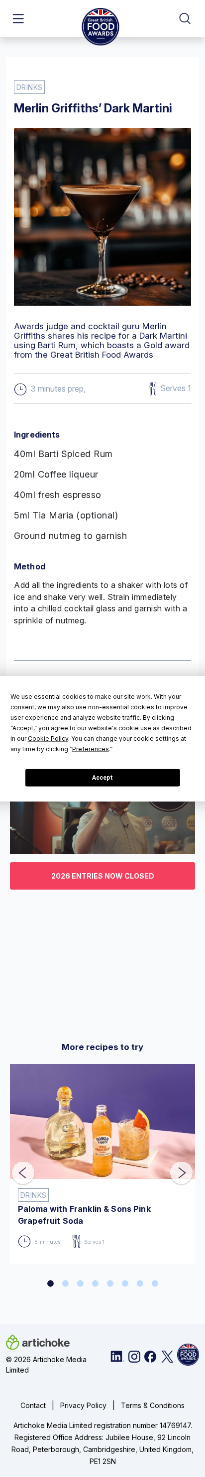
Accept (102, 777)
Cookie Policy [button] (48, 738)
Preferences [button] (90, 748)
